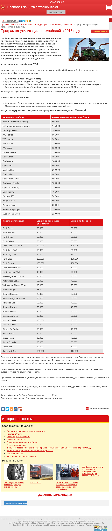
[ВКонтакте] (20, 21)
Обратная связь (54, 525)
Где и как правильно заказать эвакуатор (26, 431)
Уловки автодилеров (16, 445)
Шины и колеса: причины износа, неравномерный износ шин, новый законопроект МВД (49, 448)
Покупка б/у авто (14, 434)
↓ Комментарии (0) (100, 31)
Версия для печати (99, 408)
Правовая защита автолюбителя (16, 24)
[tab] (15, 503)
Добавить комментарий (55, 495)
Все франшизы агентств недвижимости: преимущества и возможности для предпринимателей (92, 471)
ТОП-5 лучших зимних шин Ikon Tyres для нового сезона (14, 484)
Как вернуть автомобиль (18, 436)
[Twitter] (23, 21)
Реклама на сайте (92, 525)
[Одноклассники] (26, 21)
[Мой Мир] (29, 21)
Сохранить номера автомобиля (22, 442)
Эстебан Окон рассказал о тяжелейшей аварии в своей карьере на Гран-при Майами (67, 485)
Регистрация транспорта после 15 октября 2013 (30, 450)
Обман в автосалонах (17, 439)
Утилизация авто (15, 453)
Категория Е (35, 482)
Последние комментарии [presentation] (16, 503)
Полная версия (56, 2)
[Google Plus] (20, 409)
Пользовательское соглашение (73, 525)
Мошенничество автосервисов (21, 456)
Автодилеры (41, 24)
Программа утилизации (61, 24)
